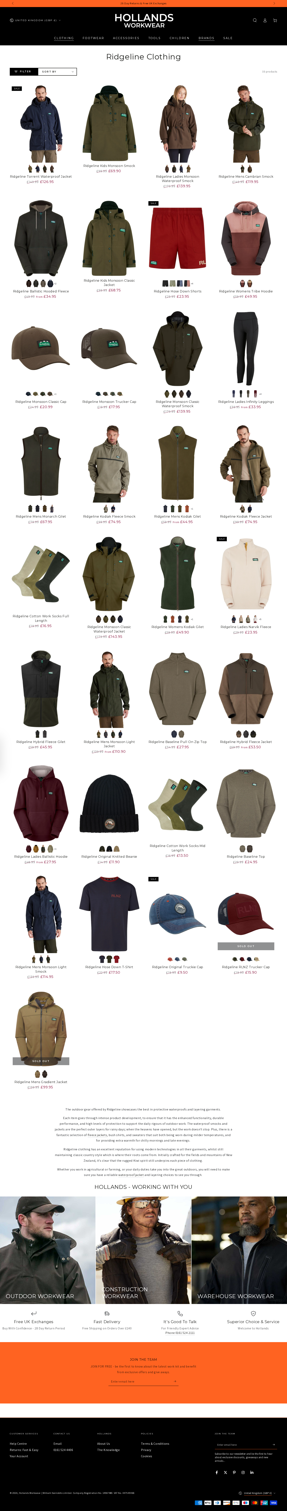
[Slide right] (274, 3)
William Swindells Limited (57, 1492)
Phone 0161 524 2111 (180, 1333)
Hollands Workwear (29, 1492)
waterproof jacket (131, 1175)
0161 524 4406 (63, 1450)
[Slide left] (13, 3)
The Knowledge (108, 1450)
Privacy (146, 1450)
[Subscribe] (176, 1381)
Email (57, 1444)
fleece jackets (97, 1135)
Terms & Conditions (155, 1444)
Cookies (146, 1456)
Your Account (19, 1456)
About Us (103, 1444)
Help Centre (18, 1444)
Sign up (195, 1487)
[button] (255, 20)
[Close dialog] (278, 1420)
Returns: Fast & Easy (24, 1450)
